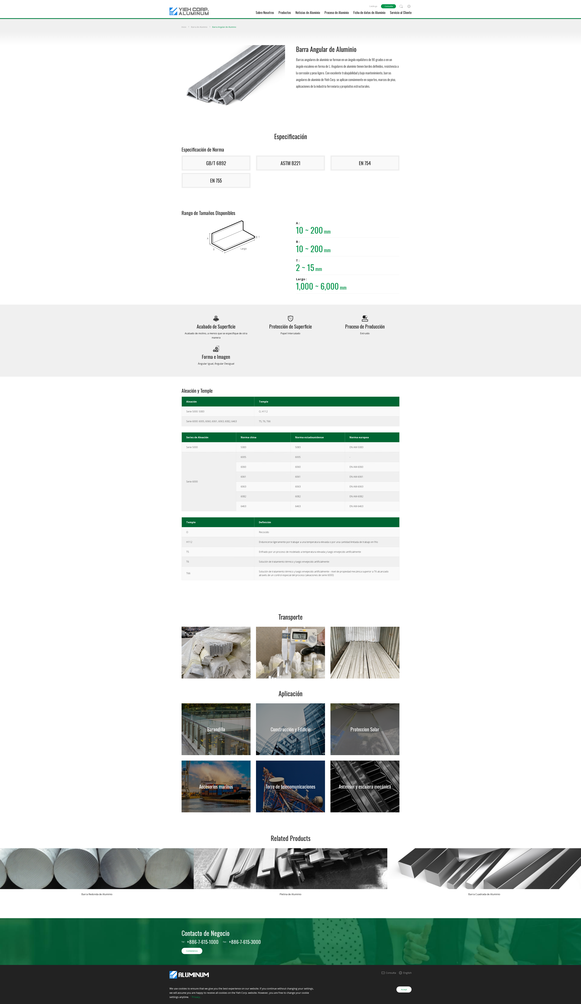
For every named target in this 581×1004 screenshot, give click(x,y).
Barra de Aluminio (199, 27)
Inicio (184, 27)
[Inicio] (189, 7)
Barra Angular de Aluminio (224, 27)
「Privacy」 (195, 997)
